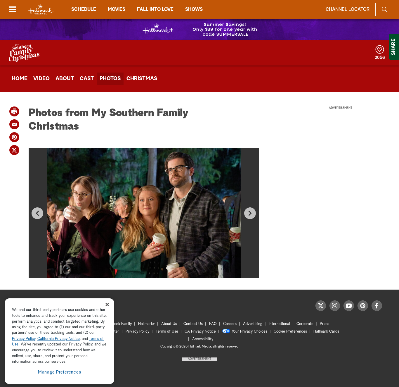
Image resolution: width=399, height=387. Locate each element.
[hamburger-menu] (12, 9)
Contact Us (193, 324)
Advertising (252, 324)
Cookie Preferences (290, 331)
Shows (194, 9)
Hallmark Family (118, 324)
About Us (169, 324)
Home (19, 78)
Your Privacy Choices (249, 331)
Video (41, 78)
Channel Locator (347, 9)
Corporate (304, 324)
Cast (87, 78)
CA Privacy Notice (200, 331)
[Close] (107, 304)
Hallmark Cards (326, 331)
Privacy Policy (137, 331)
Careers (230, 324)
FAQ (213, 324)
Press (324, 324)
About (64, 78)
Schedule (83, 9)
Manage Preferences (59, 372)
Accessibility (202, 339)
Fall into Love (155, 9)
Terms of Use (167, 331)
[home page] (40, 9)
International (279, 324)
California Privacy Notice (58, 339)
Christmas (141, 78)
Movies (116, 9)
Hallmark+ (146, 324)
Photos (110, 78)
